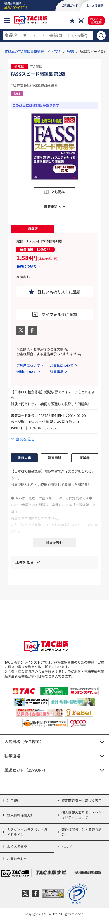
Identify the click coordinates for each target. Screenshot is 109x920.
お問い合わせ (17, 858)
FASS (70, 51)
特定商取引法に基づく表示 (81, 800)
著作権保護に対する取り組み (81, 832)
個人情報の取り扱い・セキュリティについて (81, 815)
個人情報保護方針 (20, 814)
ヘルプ (66, 846)
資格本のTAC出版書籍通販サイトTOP (32, 51)
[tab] (32, 229)
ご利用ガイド (69, 5)
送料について (26, 371)
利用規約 (13, 800)
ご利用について (28, 365)
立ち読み (58, 192)
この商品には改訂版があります (35, 105)
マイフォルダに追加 (59, 314)
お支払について (62, 365)
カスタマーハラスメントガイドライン (27, 832)
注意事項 (56, 371)
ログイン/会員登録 (96, 20)
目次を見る (25, 439)
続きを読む (54, 543)
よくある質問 (17, 846)
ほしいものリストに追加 (59, 292)
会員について (26, 266)
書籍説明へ (52, 206)
